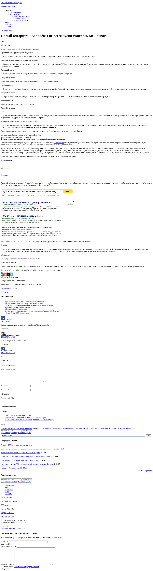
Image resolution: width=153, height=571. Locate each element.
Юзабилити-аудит (21, 20)
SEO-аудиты (14, 14)
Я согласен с (21, 567)
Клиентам (93, 428)
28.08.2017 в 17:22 (8, 321)
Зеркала (116, 428)
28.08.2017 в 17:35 (8, 337)
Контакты (9, 24)
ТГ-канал (8, 26)
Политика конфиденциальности (13, 528)
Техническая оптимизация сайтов (18, 416)
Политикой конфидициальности (26, 567)
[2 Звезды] (13, 270)
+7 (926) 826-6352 (7, 513)
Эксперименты (125, 428)
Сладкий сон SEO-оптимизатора (17, 313)
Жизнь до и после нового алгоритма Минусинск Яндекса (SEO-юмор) (32, 311)
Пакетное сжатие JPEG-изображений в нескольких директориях (25, 456)
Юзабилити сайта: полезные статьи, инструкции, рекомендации (29, 420)
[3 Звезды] (21, 270)
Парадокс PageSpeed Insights (16, 309)
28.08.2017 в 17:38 (8, 353)
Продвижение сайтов (9, 501)
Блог (7, 492)
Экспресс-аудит (20, 18)
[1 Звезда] (5, 270)
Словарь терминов (145, 471)
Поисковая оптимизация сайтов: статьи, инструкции (25, 418)
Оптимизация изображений (62, 428)
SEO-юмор (9, 272)
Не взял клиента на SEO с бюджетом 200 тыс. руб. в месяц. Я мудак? (27, 464)
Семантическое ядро (81, 428)
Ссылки (4, 428)
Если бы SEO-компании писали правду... (16, 445)
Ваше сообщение (7, 564)
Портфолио (9, 486)
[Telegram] (11, 274)
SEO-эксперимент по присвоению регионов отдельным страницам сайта (29, 449)
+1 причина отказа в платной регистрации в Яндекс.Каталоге (29, 305)
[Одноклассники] (5, 274)
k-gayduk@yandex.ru (8, 516)
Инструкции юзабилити (42, 428)
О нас (7, 22)
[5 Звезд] (38, 270)
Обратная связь (7, 497)
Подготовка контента (15, 428)
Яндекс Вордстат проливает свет (18, 307)
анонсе (5, 121)
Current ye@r (6, 398)
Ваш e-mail (5, 544)
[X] (8, 274)
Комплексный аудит (22, 16)
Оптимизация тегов (105, 428)
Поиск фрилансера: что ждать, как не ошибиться (24, 303)
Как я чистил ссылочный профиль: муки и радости (24, 301)
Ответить (4, 329)
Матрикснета (59, 143)
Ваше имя (5, 542)
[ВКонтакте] (2, 274)
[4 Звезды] (30, 270)
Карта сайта (5, 526)
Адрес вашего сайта (9, 546)
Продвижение (15, 12)
